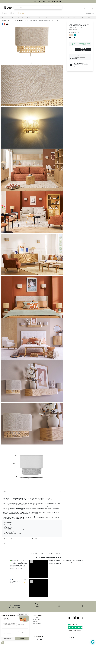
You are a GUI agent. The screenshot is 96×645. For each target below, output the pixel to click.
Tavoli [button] (28, 17)
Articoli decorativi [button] (86, 17)
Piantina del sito (36, 621)
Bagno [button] (57, 17)
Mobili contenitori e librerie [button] (38, 17)
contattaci (82, 57)
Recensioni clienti (36, 619)
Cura (4, 543)
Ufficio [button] (23, 17)
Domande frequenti (37, 617)
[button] (19, 569)
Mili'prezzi (21, 13)
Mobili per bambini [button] (65, 17)
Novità (4, 13)
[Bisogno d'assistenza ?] (92, 642)
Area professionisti (89, 13)
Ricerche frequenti (37, 623)
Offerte (12, 13)
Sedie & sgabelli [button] (15, 17)
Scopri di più (48, 539)
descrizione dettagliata (73, 29)
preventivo (77, 57)
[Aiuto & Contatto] (84, 8)
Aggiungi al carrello (83, 49)
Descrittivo (5, 491)
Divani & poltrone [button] (5, 17)
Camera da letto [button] (49, 17)
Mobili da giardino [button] (76, 17)
